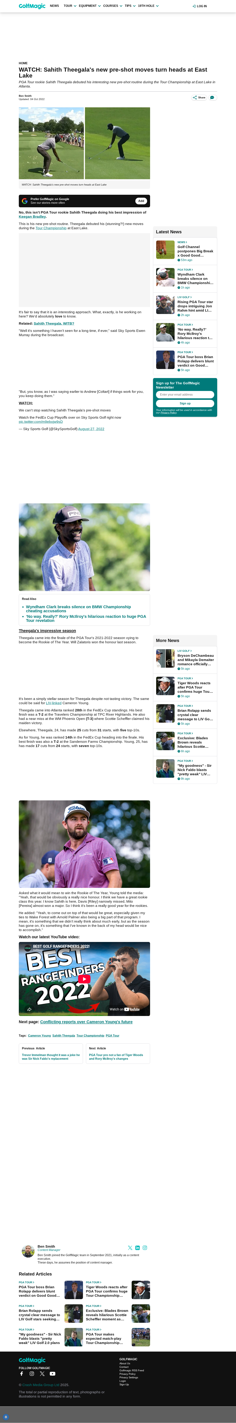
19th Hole (146, 5)
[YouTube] (53, 1374)
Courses (110, 5)
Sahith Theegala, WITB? (54, 323)
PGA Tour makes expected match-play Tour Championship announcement (103, 1338)
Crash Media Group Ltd (40, 1385)
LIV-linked (54, 703)
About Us (124, 1363)
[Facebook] (22, 1374)
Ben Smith (25, 95)
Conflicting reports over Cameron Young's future (86, 1021)
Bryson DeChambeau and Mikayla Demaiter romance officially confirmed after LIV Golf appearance (196, 660)
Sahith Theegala (63, 1035)
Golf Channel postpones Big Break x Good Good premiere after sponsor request (195, 251)
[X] (43, 1374)
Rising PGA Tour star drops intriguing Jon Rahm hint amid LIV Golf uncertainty (195, 306)
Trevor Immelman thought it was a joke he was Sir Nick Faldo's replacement (51, 1056)
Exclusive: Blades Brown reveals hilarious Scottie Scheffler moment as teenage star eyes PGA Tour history (107, 1315)
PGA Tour (112, 1035)
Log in (202, 6)
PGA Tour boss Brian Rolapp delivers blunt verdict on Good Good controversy (37, 1291)
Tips (128, 5)
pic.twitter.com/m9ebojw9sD (41, 422)
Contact (124, 1367)
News (54, 5)
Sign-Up (124, 1384)
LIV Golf (184, 297)
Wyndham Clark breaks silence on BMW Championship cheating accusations (78, 609)
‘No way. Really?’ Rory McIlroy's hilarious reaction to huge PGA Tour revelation (86, 618)
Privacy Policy (168, 412)
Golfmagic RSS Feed (131, 1370)
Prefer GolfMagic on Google (50, 199)
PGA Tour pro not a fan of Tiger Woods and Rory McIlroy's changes (116, 1056)
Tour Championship (51, 228)
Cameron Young (39, 1035)
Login (122, 1381)
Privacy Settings (128, 1377)
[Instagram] (33, 1374)
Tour (68, 5)
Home (23, 63)
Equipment (88, 5)
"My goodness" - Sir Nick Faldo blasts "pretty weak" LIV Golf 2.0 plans (40, 1338)
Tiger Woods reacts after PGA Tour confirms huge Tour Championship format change (107, 1291)
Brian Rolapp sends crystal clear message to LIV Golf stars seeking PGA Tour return (39, 1315)
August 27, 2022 (91, 429)
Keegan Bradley (32, 217)
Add (141, 200)
